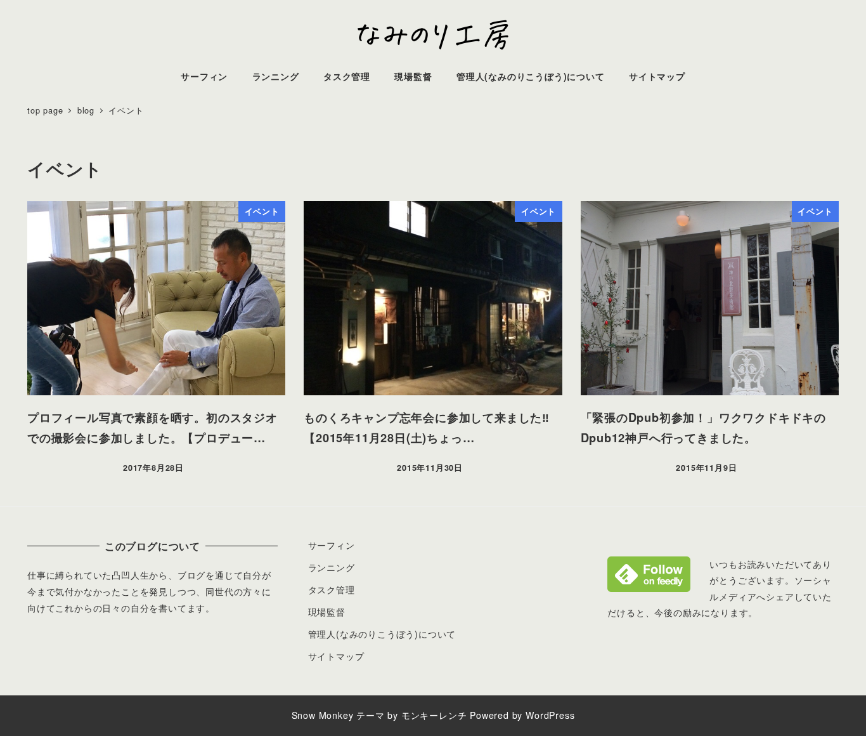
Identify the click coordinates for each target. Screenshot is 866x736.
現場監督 (327, 611)
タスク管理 (331, 589)
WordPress (550, 715)
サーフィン (331, 545)
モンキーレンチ (434, 715)
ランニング (331, 567)
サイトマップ (336, 656)
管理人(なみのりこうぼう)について (382, 634)
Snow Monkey (323, 715)
